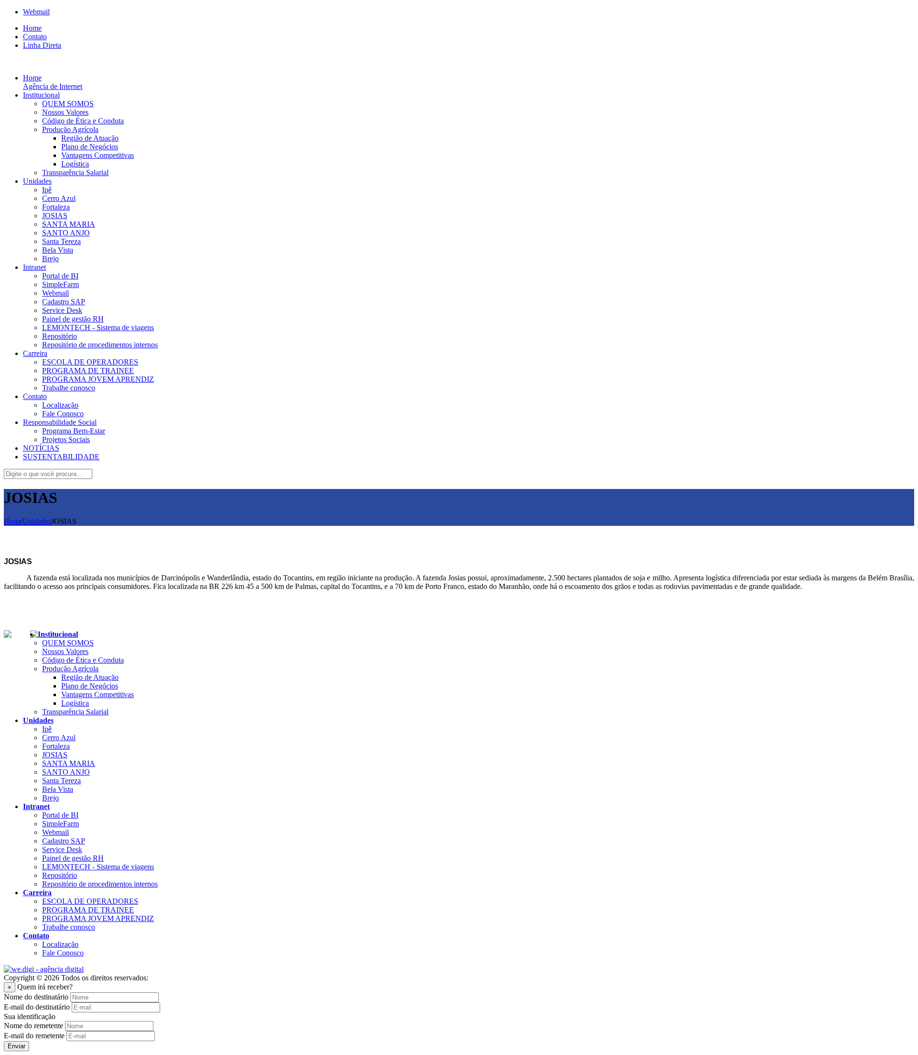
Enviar (16, 1046)
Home (32, 28)
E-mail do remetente (34, 1036)
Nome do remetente (33, 1026)
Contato (35, 37)
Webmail (36, 12)
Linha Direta (42, 45)
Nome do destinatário (36, 997)
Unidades (36, 521)
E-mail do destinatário (37, 1007)
